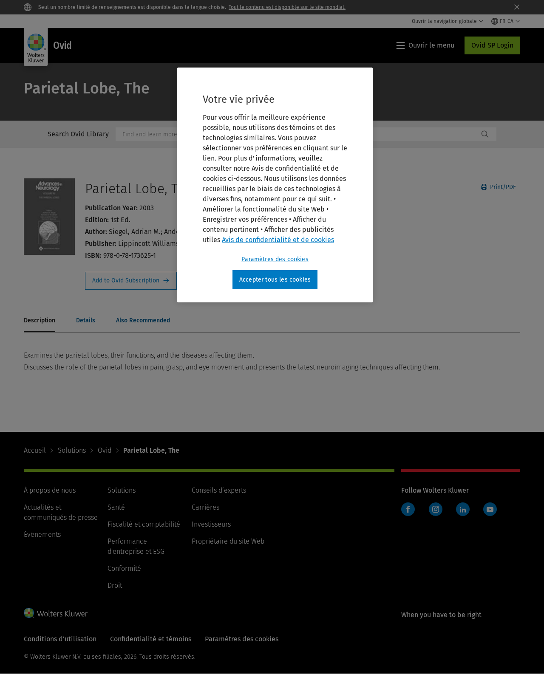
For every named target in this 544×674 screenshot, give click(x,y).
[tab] (39, 321)
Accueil (35, 450)
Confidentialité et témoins (150, 639)
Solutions (72, 450)
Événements (42, 534)
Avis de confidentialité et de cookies (278, 240)
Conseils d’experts (219, 490)
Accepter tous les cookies (275, 279)
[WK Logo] (56, 613)
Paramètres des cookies (275, 259)
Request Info (130, 280)
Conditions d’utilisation (60, 639)
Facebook (408, 509)
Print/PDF (502, 187)
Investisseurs (211, 524)
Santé (116, 507)
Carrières (205, 507)
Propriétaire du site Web (228, 541)
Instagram (435, 509)
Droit (115, 585)
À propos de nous (50, 490)
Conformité (124, 568)
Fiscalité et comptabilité (144, 524)
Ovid (104, 450)
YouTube (490, 509)
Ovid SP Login (492, 45)
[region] (275, 185)
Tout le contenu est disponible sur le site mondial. (287, 7)
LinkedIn (463, 509)
